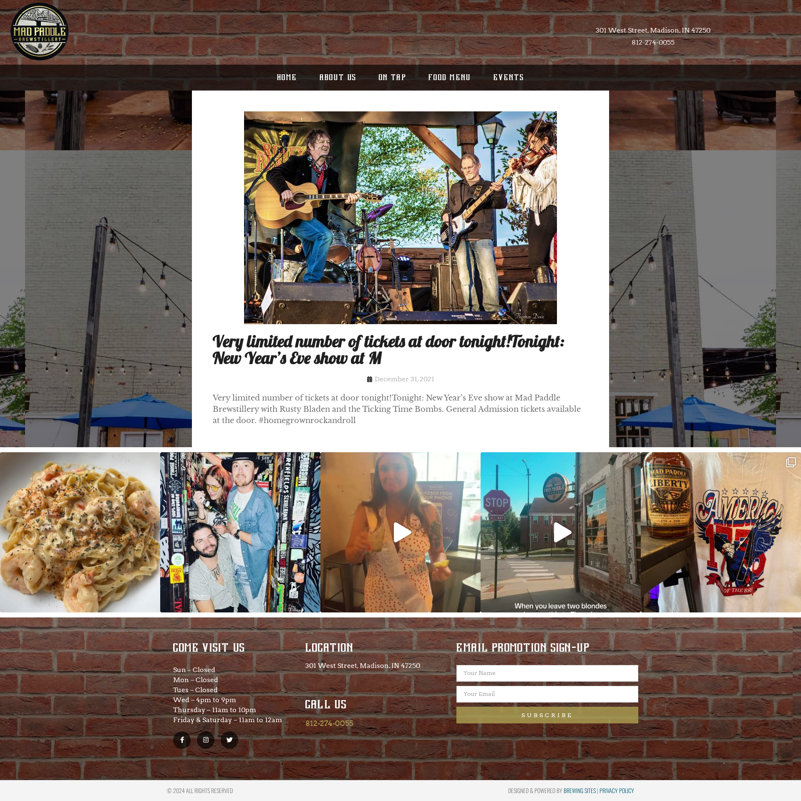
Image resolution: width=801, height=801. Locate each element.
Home (287, 77)
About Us (338, 77)
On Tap (392, 77)
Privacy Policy (616, 790)
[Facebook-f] (182, 740)
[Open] (80, 532)
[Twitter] (229, 740)
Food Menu (449, 77)
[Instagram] (205, 740)
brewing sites (580, 790)
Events (509, 77)
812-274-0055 (329, 723)
